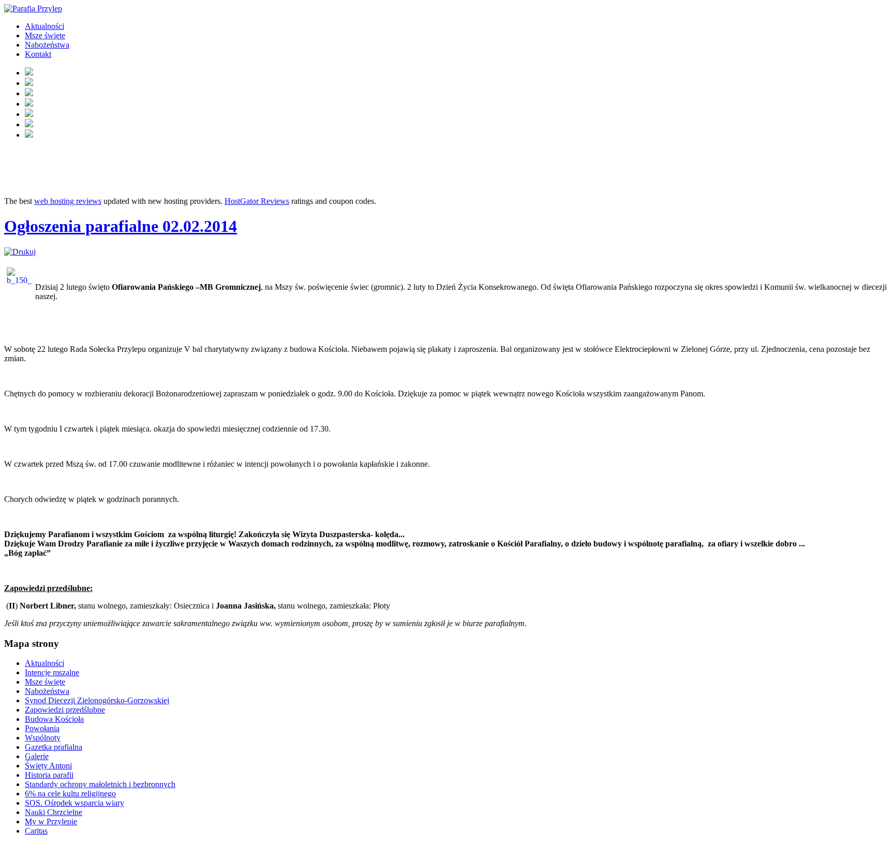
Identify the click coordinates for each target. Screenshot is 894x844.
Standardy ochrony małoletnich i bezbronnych (100, 784)
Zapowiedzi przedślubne (65, 709)
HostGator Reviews (257, 201)
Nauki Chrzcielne (53, 812)
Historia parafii (49, 775)
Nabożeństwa (47, 44)
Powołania (42, 728)
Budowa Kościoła (54, 719)
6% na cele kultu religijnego (70, 793)
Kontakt (38, 54)
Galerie (37, 756)
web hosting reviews (67, 201)
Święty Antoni (48, 765)
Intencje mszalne (52, 672)
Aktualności (44, 26)
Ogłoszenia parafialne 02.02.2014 (120, 226)
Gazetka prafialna (53, 747)
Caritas (36, 830)
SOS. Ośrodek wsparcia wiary (74, 802)
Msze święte (45, 35)
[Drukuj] (20, 251)
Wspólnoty (43, 737)
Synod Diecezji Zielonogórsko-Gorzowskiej (97, 700)
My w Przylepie (51, 821)
